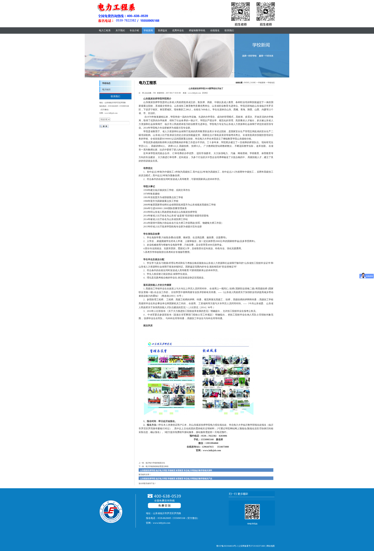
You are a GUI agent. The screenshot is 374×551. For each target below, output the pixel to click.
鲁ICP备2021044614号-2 (227, 546)
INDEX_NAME (250, 83)
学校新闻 (261, 83)
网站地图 (270, 546)
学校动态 (271, 83)
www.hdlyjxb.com (194, 93)
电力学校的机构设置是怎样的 (157, 466)
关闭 (205, 93)
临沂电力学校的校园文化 (155, 463)
